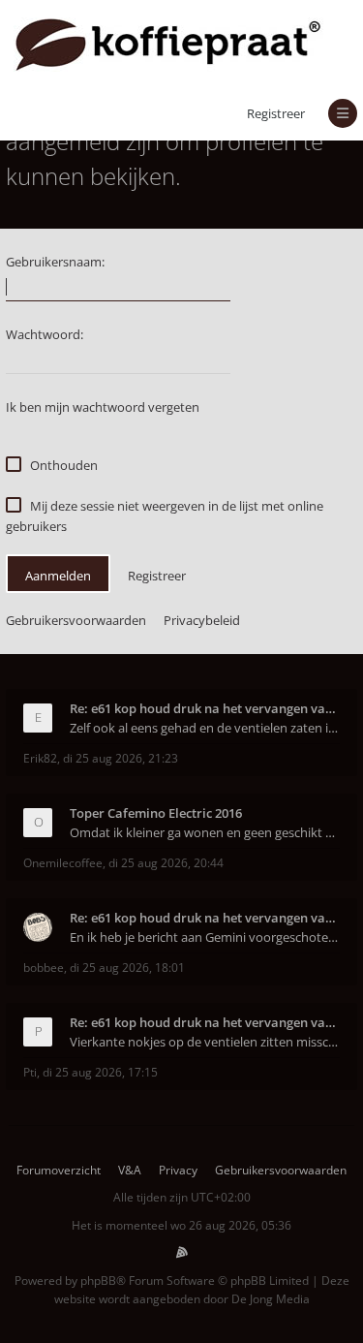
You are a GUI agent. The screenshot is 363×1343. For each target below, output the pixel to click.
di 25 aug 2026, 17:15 (100, 1072)
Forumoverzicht (58, 1170)
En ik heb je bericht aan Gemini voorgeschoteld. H (205, 937)
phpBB (98, 1280)
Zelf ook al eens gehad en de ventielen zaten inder (205, 727)
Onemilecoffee (63, 863)
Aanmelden (58, 575)
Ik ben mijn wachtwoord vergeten (102, 407)
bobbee (43, 967)
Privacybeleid (202, 620)
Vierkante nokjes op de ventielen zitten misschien (205, 1041)
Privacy (178, 1170)
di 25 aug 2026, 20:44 (166, 863)
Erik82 (40, 758)
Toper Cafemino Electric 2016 (156, 813)
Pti (30, 1072)
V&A (129, 1170)
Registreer (276, 113)
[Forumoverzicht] (168, 43)
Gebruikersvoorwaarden (76, 620)
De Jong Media (270, 1299)
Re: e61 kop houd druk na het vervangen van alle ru (205, 708)
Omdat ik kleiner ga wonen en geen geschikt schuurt (205, 832)
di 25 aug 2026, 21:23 (120, 758)
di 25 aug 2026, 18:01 (127, 967)
